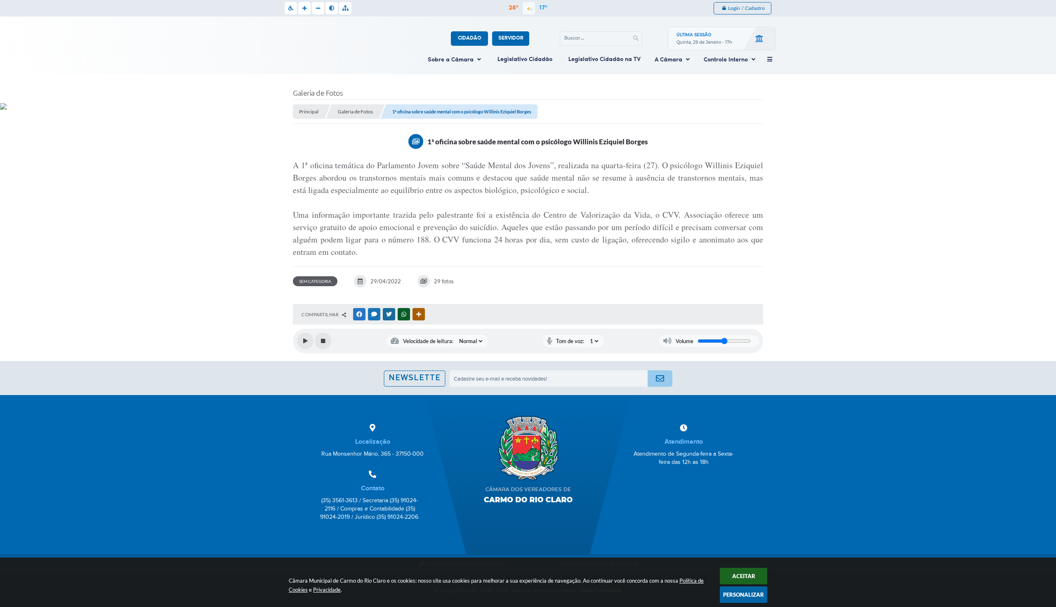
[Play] (305, 341)
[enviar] (660, 378)
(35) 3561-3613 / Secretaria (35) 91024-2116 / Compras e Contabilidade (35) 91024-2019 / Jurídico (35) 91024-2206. (370, 508)
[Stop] (323, 341)
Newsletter (415, 380)
